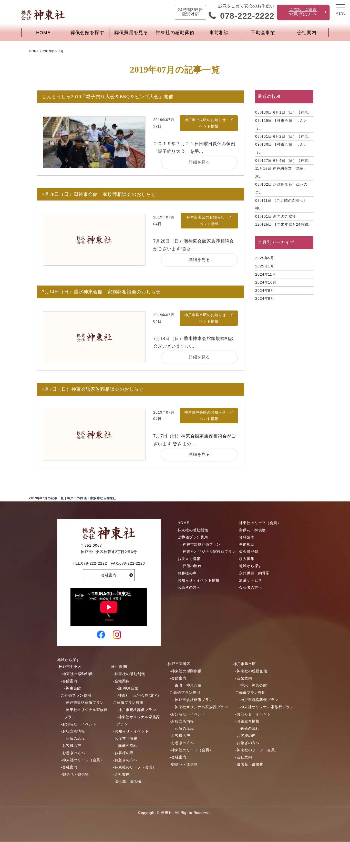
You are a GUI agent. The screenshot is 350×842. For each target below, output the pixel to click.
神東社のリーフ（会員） (260, 523)
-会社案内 (69, 767)
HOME (43, 32)
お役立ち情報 (189, 559)
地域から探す (250, 566)
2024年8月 (264, 298)
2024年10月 (265, 282)
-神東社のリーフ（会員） (82, 760)
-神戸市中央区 (69, 667)
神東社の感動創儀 (193, 530)
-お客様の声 (71, 746)
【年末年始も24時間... (283, 224)
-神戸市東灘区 (178, 664)
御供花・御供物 (252, 530)
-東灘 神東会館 (187, 685)
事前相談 (219, 32)
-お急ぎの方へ (73, 753)
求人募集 (246, 559)
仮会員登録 (248, 551)
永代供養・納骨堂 (254, 573)
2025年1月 (264, 266)
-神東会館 (72, 688)
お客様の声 (187, 573)
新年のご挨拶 (275, 216)
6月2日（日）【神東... (283, 136)
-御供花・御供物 (75, 774)
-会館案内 (69, 681)
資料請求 (246, 537)
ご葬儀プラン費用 (193, 537)
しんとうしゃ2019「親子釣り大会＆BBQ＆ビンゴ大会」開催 (107, 96)
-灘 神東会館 (127, 688)
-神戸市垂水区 (244, 664)
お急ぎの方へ (189, 587)
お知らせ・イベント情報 (198, 580)
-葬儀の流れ (191, 566)
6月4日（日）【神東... (283, 160)
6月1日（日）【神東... (283, 112)
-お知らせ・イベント (79, 724)
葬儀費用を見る (131, 32)
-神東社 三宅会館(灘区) (138, 695)
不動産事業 (263, 32)
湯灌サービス (250, 580)
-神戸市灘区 (119, 667)
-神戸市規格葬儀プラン (201, 544)
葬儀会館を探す (87, 32)
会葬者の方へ (250, 587)
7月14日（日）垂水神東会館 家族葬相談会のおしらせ (101, 291)
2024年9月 (264, 290)
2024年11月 (265, 274)
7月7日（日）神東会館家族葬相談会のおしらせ (93, 389)
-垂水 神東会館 (253, 685)
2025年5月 (264, 258)
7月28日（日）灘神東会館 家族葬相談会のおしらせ (99, 194)
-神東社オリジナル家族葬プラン (208, 551)
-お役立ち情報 (73, 731)
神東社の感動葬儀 (175, 32)
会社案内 (306, 32)
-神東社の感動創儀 (77, 674)
